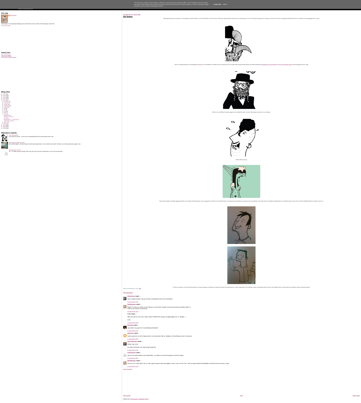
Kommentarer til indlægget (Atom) (139, 399)
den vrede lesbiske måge (285, 64)
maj (5, 111)
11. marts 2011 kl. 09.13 (132, 339)
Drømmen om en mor (9, 116)
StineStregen (131, 304)
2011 (4, 100)
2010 (4, 125)
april (5, 112)
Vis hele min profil (5, 25)
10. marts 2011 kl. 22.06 (132, 311)
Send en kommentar (127, 369)
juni (5, 109)
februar (6, 122)
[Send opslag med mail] (139, 288)
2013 (4, 97)
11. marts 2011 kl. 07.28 (132, 330)
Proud (200, 64)
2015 (4, 94)
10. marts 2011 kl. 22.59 (132, 322)
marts (5, 114)
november (6, 102)
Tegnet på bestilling (6, 56)
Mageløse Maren (7, 115)
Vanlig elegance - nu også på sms (11, 119)
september (6, 105)
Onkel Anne (131, 296)
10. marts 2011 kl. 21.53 (132, 301)
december (6, 101)
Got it (225, 4)
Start (241, 395)
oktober (6, 104)
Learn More (217, 4)
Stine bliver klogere (6, 55)
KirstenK (130, 325)
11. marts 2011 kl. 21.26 (132, 350)
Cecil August (131, 352)
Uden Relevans (132, 341)
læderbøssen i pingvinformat (269, 64)
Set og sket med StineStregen (8, 57)
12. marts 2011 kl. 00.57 (132, 358)
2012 (4, 98)
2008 (4, 128)
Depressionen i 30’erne (15, 150)
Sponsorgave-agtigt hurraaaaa (17, 142)
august (5, 107)
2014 (4, 95)
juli (4, 108)
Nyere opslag (126, 395)
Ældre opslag (356, 395)
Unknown (130, 333)
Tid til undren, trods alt (9, 120)
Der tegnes (128, 16)
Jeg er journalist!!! (13, 135)
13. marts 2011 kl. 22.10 (132, 366)
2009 (4, 126)
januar (5, 123)
